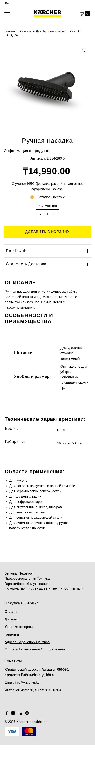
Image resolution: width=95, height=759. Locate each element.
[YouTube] (13, 713)
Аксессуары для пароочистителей (42, 31)
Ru (7, 3)
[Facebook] (7, 713)
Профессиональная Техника (27, 578)
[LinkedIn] (20, 713)
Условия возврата (19, 627)
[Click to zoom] (84, 50)
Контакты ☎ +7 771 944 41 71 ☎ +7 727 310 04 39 (44, 589)
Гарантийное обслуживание (26, 584)
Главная (10, 31)
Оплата (11, 611)
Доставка (12, 619)
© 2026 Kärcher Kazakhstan (26, 722)
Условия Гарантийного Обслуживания (35, 649)
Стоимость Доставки (26, 264)
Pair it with (16, 251)
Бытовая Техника (18, 573)
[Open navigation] (7, 14)
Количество (47, 206)
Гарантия (12, 634)
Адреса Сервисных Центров (27, 642)
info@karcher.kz (27, 682)
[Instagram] (27, 713)
